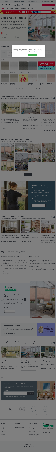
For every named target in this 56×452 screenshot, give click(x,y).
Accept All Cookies (32, 54)
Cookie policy (35, 51)
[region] (28, 51)
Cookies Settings (24, 54)
